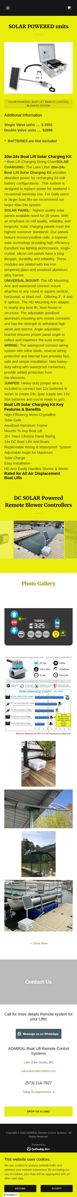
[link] (69, 8)
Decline (20, 1188)
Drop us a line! (38, 1111)
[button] (12, 8)
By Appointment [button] (41, 1091)
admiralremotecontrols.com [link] (38, 1071)
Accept (57, 1188)
